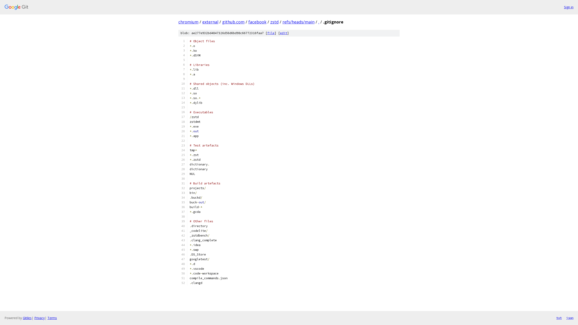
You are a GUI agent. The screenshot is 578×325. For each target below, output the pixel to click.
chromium (188, 22)
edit (283, 33)
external (210, 22)
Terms (52, 318)
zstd (274, 22)
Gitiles (27, 318)
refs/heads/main (298, 22)
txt (559, 318)
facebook (257, 22)
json (569, 318)
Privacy (39, 318)
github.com (233, 22)
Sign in (568, 7)
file (271, 33)
